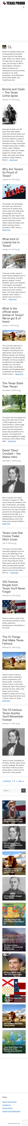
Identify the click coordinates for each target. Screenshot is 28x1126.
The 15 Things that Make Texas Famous (12, 640)
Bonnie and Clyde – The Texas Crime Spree (13, 92)
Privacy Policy (7, 1108)
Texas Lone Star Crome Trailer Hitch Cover (12, 536)
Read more (14, 160)
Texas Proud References (11, 1111)
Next (21, 781)
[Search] (23, 790)
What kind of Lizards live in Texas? (11, 242)
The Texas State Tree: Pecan (12, 384)
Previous (6, 781)
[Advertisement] (14, 26)
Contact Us (6, 1105)
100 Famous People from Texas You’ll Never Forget (13, 586)
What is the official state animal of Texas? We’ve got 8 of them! (13, 315)
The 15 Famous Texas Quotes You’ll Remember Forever (12, 714)
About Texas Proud (9, 1102)
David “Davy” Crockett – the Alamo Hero (11, 454)
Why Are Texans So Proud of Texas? (12, 172)
